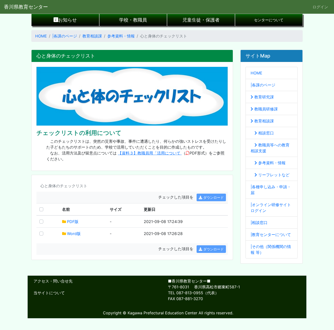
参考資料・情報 (121, 36)
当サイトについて (49, 292)
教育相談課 (92, 36)
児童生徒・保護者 (201, 20)
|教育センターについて (271, 234)
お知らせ (67, 20)
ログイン (320, 6)
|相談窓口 (259, 222)
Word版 (74, 233)
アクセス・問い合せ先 (53, 281)
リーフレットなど (273, 174)
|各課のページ (64, 36)
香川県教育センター (26, 7)
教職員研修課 (265, 108)
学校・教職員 (133, 20)
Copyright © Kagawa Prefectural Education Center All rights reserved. (168, 312)
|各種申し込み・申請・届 (271, 189)
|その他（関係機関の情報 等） (271, 249)
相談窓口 (265, 132)
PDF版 (72, 221)
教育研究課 (263, 96)
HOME (41, 36)
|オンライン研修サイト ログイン (271, 207)
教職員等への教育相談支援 (270, 147)
